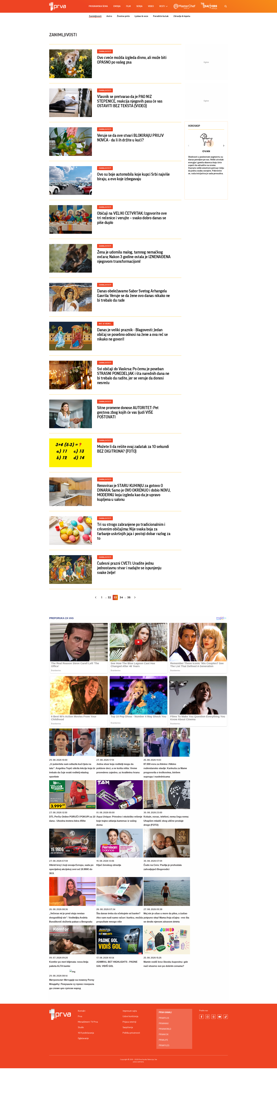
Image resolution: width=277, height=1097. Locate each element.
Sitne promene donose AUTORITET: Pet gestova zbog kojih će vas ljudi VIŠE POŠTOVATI (128, 412)
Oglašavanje (83, 1038)
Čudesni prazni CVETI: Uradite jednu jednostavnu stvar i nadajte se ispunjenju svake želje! (129, 568)
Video (151, 6)
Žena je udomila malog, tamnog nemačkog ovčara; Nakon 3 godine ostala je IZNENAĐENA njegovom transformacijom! (134, 256)
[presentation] (188, 146)
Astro (109, 16)
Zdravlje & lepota (181, 16)
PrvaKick (164, 1034)
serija (139, 6)
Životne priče (123, 16)
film (128, 6)
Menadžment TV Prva (88, 1022)
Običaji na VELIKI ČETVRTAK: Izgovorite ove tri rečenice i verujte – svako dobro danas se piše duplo (132, 218)
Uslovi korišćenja (130, 1016)
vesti (162, 6)
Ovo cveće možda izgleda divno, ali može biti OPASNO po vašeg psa (131, 60)
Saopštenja (128, 1027)
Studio (81, 1027)
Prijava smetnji (129, 1022)
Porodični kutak (161, 16)
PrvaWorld (165, 1029)
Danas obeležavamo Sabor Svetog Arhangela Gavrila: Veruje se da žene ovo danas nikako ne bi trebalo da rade (133, 295)
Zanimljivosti (95, 16)
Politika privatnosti (131, 1033)
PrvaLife (163, 1040)
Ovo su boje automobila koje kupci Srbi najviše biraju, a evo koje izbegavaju (133, 176)
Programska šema (98, 6)
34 (121, 597)
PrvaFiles (164, 1045)
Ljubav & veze (141, 16)
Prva (80, 1016)
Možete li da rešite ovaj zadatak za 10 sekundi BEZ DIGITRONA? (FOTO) (133, 449)
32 (109, 597)
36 (129, 597)
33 (115, 597)
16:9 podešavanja (86, 1033)
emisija (116, 6)
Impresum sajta (130, 1011)
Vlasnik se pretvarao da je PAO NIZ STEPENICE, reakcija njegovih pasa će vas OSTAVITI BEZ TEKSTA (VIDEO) (129, 101)
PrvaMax (164, 1023)
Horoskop (194, 126)
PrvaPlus (164, 1018)
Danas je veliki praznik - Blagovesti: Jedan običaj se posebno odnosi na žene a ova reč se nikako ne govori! (132, 334)
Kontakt (81, 1011)
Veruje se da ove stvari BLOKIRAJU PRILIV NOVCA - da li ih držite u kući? (130, 137)
